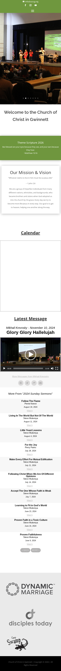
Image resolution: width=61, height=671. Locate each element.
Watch (30, 410)
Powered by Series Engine (30, 558)
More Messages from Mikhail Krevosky (30, 376)
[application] (30, 354)
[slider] (28, 368)
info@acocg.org (30, 1)
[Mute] (52, 368)
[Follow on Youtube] (36, 5)
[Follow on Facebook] (25, 5)
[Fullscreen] (56, 368)
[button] (30, 354)
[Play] (4, 368)
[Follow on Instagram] (30, 5)
